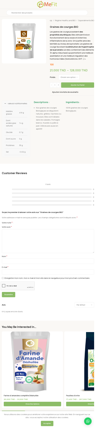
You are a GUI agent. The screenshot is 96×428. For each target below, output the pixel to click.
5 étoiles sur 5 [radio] (24, 223)
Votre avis (7, 226)
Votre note (7, 223)
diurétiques (65, 34)
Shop (50, 20)
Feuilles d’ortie (73, 395)
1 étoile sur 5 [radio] (16, 223)
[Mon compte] (91, 12)
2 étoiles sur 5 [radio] (18, 223)
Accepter (47, 423)
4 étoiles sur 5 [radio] (22, 223)
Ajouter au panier (78, 85)
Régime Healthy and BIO (65, 20)
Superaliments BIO (86, 20)
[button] (88, 421)
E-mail (5, 267)
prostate (75, 43)
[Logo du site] (47, 4)
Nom (4, 256)
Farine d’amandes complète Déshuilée (21, 395)
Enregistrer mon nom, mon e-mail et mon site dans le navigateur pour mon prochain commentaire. (47, 278)
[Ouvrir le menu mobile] (3, 12)
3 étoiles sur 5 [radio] (20, 223)
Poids (52, 77)
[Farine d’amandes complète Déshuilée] (32, 362)
